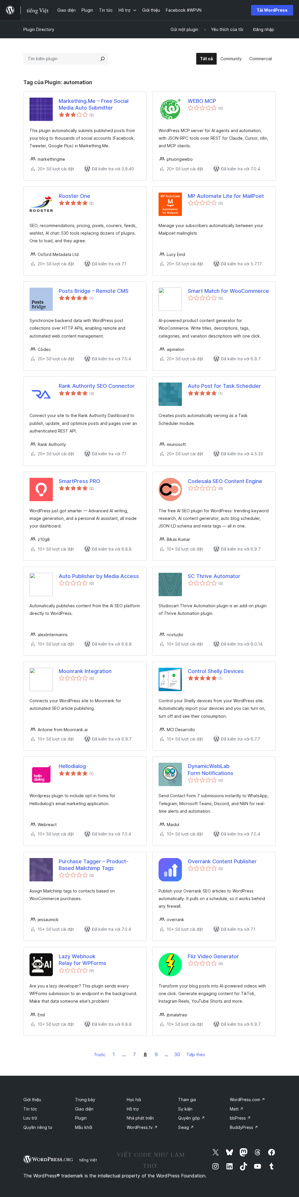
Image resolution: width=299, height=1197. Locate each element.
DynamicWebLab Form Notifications (210, 769)
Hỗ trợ (132, 1108)
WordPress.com (247, 1099)
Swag (186, 1127)
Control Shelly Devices (216, 671)
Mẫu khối (83, 1127)
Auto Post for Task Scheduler (224, 386)
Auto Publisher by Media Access (99, 576)
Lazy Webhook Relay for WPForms (82, 959)
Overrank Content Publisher (222, 861)
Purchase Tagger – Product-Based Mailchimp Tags (93, 864)
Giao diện (84, 1108)
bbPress (240, 1117)
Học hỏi (134, 1099)
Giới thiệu (32, 1099)
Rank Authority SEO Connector (97, 386)
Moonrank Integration (85, 671)
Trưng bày (85, 1099)
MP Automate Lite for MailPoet (226, 196)
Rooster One (74, 196)
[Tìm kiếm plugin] (102, 59)
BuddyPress (244, 1127)
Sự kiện (185, 1108)
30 (177, 1054)
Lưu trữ (30, 1117)
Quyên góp (191, 1117)
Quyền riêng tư (37, 1127)
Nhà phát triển (140, 1117)
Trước (99, 1054)
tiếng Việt (88, 1160)
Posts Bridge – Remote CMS (93, 291)
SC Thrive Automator (214, 576)
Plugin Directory (38, 29)
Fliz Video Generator (213, 956)
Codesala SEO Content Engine (225, 481)
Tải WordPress (272, 10)
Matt (237, 1108)
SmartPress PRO (79, 481)
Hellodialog (72, 766)
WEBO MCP (202, 101)
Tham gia (187, 1099)
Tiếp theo (195, 1054)
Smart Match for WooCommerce (228, 291)
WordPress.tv (142, 1127)
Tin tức (30, 1108)
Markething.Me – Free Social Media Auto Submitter (93, 104)
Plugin (81, 1117)
